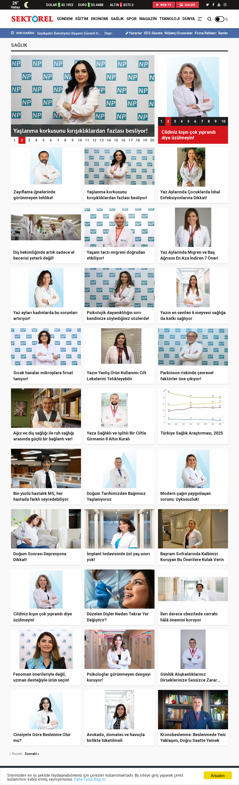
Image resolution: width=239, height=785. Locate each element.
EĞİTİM (81, 19)
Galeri (189, 5)
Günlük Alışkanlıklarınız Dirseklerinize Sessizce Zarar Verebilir (188, 680)
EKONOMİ (99, 19)
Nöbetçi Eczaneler (179, 33)
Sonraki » (32, 754)
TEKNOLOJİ (169, 19)
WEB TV (165, 5)
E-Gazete (155, 33)
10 (223, 121)
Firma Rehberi (205, 33)
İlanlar (223, 33)
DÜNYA (189, 19)
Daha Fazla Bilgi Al (89, 779)
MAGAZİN (148, 19)
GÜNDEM (65, 19)
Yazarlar (135, 33)
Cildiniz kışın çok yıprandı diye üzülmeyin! (189, 135)
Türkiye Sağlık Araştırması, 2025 (191, 433)
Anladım (218, 775)
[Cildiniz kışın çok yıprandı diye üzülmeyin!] (193, 86)
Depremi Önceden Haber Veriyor (99, 33)
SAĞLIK (117, 19)
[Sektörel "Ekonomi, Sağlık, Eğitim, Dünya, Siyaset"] (32, 19)
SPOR (132, 19)
